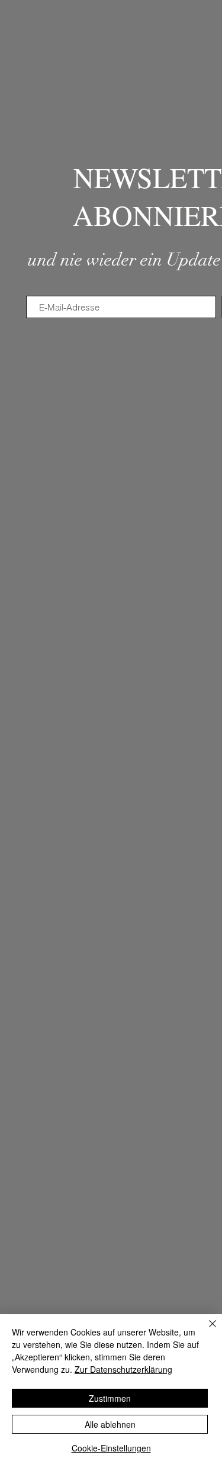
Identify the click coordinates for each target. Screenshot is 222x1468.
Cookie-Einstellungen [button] (111, 1448)
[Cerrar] (205, 1331)
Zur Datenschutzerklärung (123, 1369)
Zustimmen (110, 1398)
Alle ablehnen (110, 1424)
